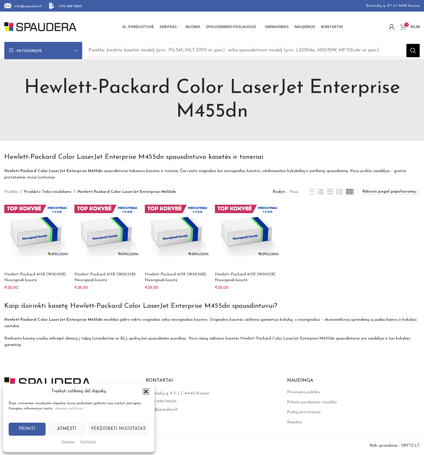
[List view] (312, 192)
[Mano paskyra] (391, 27)
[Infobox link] (23, 5)
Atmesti (66, 429)
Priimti (27, 429)
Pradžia (11, 192)
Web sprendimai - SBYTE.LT (394, 445)
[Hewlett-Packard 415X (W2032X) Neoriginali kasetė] (177, 237)
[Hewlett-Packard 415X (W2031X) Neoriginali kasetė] (247, 237)
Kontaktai (88, 441)
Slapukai (68, 441)
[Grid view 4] (339, 192)
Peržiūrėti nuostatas (118, 429)
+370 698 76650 (162, 401)
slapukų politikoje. (69, 408)
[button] (146, 391)
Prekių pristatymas (304, 412)
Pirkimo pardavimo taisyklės (312, 402)
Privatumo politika (303, 392)
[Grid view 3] (330, 192)
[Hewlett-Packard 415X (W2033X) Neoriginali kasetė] (106, 237)
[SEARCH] (413, 50)
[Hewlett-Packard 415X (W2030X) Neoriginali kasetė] (36, 237)
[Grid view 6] (349, 192)
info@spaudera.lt (162, 409)
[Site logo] (40, 26)
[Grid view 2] (321, 192)
